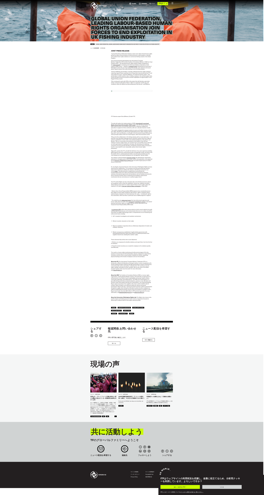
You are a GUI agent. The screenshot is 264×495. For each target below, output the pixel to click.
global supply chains (138, 307)
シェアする (96, 330)
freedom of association (124, 307)
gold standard (116, 65)
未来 (107, 416)
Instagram (144, 451)
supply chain (127, 310)
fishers (113, 307)
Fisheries (114, 313)
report (116, 171)
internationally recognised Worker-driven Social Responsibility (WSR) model (130, 124)
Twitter (140, 447)
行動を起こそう (162, 3)
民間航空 (155, 405)
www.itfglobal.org (117, 270)
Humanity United (131, 157)
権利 (160, 405)
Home (92, 44)
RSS (149, 451)
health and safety (116, 310)
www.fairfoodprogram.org (125, 292)
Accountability (123, 313)
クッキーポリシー (135, 474)
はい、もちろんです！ (180, 487)
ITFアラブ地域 (166, 405)
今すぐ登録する (148, 340)
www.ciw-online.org (139, 292)
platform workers (95, 416)
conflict (149, 405)
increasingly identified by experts (137, 201)
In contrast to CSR (116, 209)
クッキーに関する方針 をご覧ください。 (192, 492)
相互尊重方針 (148, 477)
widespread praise (126, 200)
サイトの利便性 (134, 472)
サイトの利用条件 (149, 472)
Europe (131, 313)
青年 (103, 416)
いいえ (222, 487)
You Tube (149, 447)
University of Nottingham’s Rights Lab (123, 160)
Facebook (144, 447)
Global (121, 405)
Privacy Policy (134, 477)
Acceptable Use (149, 474)
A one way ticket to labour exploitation (131, 186)
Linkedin (140, 451)
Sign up (100, 449)
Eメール (114, 343)
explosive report (133, 66)
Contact (124, 449)
